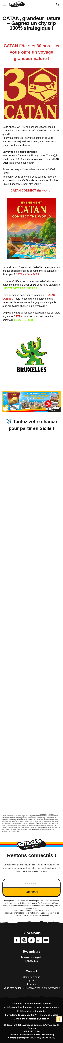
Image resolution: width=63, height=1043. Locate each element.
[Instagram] (24, 940)
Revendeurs (31, 951)
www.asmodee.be (32, 815)
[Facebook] (17, 940)
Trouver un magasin (31, 957)
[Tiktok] (31, 940)
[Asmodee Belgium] (17, 4)
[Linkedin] (39, 940)
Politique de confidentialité (31, 1011)
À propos (31, 984)
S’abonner (31, 892)
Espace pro (31, 961)
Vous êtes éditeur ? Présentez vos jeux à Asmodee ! (32, 988)
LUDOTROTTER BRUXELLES (19, 288)
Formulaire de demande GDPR (21, 1015)
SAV (31, 980)
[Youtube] (46, 940)
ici (25, 906)
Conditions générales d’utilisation (31, 1018)
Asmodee (17, 1003)
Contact (31, 971)
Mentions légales (49, 1015)
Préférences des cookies (38, 1003)
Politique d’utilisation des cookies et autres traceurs (31, 1007)
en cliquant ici (14, 831)
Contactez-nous (31, 977)
